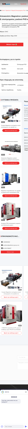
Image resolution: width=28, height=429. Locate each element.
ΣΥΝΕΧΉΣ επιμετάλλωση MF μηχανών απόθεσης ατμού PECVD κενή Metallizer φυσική (11, 328)
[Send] (26, 426)
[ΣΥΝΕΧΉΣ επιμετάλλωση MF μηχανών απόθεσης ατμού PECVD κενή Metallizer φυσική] (11, 314)
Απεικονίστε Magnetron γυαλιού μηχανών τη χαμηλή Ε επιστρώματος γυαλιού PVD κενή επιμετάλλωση (10, 159)
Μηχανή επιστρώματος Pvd (18, 10)
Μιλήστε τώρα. (10, 44)
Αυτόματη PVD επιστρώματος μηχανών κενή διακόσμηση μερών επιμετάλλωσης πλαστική (10, 225)
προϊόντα (8, 10)
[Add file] (2, 426)
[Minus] (26, 392)
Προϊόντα (23, 4)
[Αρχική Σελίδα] (6, 4)
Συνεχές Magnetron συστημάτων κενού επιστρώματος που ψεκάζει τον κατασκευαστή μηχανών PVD (10, 127)
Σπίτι (15, 4)
